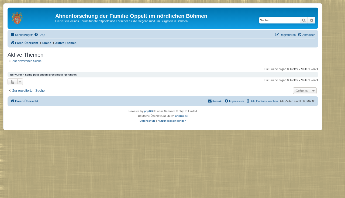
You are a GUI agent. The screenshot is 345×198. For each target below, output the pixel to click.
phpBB (148, 111)
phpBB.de (181, 115)
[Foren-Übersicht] (32, 17)
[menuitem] (39, 35)
